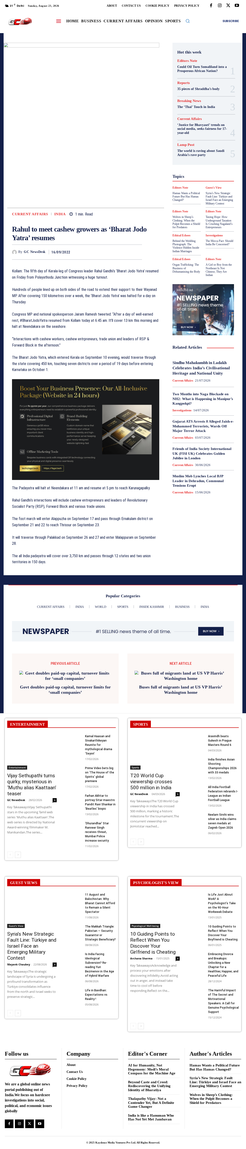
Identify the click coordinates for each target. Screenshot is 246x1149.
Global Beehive (189, 153)
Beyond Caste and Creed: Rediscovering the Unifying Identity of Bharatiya (149, 1081)
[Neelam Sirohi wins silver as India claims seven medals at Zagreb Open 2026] (196, 812)
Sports (212, 205)
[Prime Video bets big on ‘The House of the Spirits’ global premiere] (73, 766)
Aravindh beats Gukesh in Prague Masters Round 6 (220, 735)
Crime (203, 132)
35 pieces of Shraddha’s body (198, 89)
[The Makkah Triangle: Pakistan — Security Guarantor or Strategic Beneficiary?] (73, 924)
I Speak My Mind (198, 166)
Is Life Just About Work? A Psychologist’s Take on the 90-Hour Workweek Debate (222, 898)
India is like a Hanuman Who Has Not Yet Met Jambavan (151, 1112)
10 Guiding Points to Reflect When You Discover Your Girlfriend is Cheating (153, 938)
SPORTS (140, 719)
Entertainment (17, 762)
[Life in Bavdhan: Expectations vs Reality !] (73, 988)
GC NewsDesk (35, 252)
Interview (201, 179)
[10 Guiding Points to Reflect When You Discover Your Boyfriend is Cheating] (196, 924)
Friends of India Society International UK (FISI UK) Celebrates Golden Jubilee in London (201, 453)
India (60, 214)
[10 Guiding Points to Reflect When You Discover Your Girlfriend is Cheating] (155, 905)
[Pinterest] (126, 252)
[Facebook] (211, 5)
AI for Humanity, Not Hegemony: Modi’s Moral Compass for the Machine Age (151, 1064)
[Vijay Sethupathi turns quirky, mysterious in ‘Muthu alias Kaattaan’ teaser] (32, 746)
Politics (204, 188)
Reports (183, 83)
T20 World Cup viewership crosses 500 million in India (151, 776)
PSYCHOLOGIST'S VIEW (156, 877)
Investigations (181, 410)
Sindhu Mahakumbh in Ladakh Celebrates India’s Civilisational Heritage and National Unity (201, 368)
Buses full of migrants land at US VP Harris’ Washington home (180, 685)
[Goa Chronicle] (20, 21)
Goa (208, 153)
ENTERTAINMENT (27, 719)
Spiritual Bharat (191, 205)
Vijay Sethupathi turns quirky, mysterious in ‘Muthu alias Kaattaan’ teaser (31, 779)
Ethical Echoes (181, 259)
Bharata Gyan (198, 123)
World (216, 218)
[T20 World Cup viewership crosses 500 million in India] (155, 746)
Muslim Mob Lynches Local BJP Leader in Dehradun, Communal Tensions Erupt (198, 480)
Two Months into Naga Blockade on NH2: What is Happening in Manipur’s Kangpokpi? (202, 398)
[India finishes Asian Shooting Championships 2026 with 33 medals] (196, 757)
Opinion (188, 188)
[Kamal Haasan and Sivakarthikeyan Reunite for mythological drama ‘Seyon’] (73, 734)
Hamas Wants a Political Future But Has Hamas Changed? (215, 1062)
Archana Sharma (141, 953)
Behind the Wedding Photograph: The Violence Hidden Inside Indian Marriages (185, 246)
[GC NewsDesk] (15, 252)
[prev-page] (10, 849)
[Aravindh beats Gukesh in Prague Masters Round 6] (196, 734)
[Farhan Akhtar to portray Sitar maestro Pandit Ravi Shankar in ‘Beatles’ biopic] (73, 793)
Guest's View (210, 162)
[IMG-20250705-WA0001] (85, 429)
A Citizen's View (197, 119)
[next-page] (18, 849)
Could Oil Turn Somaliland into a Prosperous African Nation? (202, 69)
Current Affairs (30, 214)
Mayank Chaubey (18, 959)
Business (196, 128)
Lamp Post (191, 184)
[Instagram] (219, 5)
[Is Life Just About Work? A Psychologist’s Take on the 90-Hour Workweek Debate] (196, 892)
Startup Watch (199, 210)
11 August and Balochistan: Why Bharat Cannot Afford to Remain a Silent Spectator (100, 898)
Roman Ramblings (195, 197)
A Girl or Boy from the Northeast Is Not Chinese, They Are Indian (219, 270)
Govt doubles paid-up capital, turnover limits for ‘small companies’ (65, 685)
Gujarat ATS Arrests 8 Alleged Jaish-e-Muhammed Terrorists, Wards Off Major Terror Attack (203, 426)
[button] (187, 21)
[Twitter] (228, 5)
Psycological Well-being (200, 192)
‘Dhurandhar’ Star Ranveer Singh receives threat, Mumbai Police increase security (97, 826)
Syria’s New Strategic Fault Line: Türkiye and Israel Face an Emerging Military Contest (31, 941)
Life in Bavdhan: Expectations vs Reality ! (96, 989)
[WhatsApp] (137, 252)
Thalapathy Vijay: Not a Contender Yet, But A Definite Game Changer (151, 1097)
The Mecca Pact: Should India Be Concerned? (219, 242)
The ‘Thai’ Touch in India (196, 107)
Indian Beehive (198, 175)
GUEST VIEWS (23, 877)
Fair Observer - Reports (200, 149)
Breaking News (189, 101)
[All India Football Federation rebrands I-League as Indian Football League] (196, 785)
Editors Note (187, 61)
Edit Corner (202, 136)
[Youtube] (237, 5)
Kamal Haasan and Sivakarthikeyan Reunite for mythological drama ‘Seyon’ (98, 739)
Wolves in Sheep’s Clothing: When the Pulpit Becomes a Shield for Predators (211, 1093)
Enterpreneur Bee (196, 140)
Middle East (212, 184)
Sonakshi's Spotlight (195, 201)
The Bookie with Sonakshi (215, 214)
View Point (199, 218)
